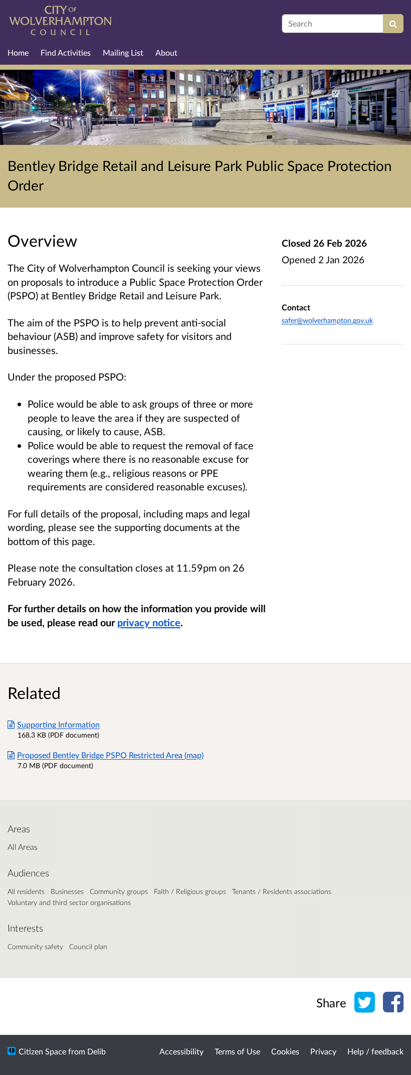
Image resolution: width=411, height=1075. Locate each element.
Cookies (285, 1051)
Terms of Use (237, 1051)
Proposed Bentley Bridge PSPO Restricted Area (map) (110, 755)
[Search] (393, 23)
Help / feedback (375, 1051)
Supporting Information (58, 724)
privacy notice (148, 622)
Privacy (323, 1051)
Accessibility (181, 1051)
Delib (96, 1051)
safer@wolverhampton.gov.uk (327, 320)
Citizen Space (42, 1051)
